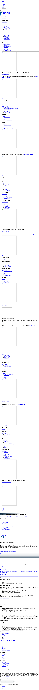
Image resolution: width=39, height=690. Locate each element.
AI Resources (6, 452)
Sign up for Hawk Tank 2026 (4, 598)
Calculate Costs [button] (4, 263)
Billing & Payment (7, 281)
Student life (4, 648)
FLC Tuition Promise (7, 272)
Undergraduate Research (8, 120)
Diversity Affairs (6, 37)
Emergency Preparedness (8, 369)
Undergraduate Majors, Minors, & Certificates (11, 108)
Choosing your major (5, 151)
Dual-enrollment (6, 187)
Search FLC (2, 16)
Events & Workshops (5, 527)
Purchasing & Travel (7, 458)
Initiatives (5, 45)
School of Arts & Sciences (8, 111)
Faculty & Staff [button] (4, 425)
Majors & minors (4, 647)
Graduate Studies (6, 189)
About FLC (13, 516)
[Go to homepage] (5, 15)
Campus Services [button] (4, 451)
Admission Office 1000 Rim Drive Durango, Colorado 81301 (6, 634)
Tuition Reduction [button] (5, 270)
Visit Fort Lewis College (6, 231)
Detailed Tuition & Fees (7, 266)
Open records (4, 657)
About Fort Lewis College (8, 26)
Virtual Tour (6, 196)
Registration (4, 528)
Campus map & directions (6, 650)
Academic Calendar (7, 117)
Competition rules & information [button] (7, 524)
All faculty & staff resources (6, 482)
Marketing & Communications (8, 454)
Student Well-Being (7, 367)
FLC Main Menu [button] (4, 22)
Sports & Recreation (7, 357)
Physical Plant (6, 455)
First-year (5, 185)
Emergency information (5, 663)
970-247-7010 (5, 637)
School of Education (7, 112)
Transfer (5, 186)
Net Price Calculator (7, 264)
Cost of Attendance (7, 265)
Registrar (5, 447)
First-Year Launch (7, 205)
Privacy (3, 686)
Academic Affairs (6, 36)
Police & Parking (6, 368)
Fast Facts (5, 29)
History (5, 30)
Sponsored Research (7, 446)
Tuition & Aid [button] (4, 255)
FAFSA (5, 274)
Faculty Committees (7, 445)
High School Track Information (9, 526)
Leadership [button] (4, 34)
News (3, 6)
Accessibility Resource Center (8, 128)
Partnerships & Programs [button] (6, 44)
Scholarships (6, 273)
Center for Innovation (7, 50)
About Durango (6, 27)
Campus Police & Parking (8, 456)
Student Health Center (7, 366)
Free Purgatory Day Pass (8, 197)
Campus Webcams (7, 28)
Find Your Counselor (7, 198)
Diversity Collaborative (7, 358)
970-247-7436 (4, 535)
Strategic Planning (7, 40)
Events (3, 7)
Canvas (5, 442)
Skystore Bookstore (7, 376)
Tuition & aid (4, 646)
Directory (4, 638)
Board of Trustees (7, 39)
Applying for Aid (6, 280)
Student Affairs (6, 38)
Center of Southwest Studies (8, 49)
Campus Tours (6, 195)
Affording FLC (4, 305)
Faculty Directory (6, 119)
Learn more (7, 676)
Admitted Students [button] (5, 202)
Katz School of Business (8, 110)
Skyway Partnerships (7, 46)
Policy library (4, 666)
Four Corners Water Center (8, 48)
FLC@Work (6, 47)
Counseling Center (7, 365)
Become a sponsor (5, 523)
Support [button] (3, 124)
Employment (4, 664)
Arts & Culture (6, 360)
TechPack (5, 378)
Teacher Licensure (7, 190)
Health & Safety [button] (4, 364)
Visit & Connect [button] (4, 194)
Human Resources (7, 434)
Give (3, 2)
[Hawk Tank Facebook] (2, 537)
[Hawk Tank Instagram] (4, 537)
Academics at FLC (7, 107)
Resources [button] (3, 116)
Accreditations (4, 662)
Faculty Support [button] (4, 440)
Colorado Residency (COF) (8, 271)
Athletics (3, 5)
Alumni (3, 4)
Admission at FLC (7, 184)
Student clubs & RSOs (5, 401)
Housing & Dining (7, 356)
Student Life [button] (4, 354)
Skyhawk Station (6, 208)
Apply (3, 1)
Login (3, 688)
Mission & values (5, 665)
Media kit (3, 656)
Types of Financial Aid (7, 275)
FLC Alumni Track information (9, 525)
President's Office (6, 35)
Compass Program (7, 204)
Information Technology (7, 453)
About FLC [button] (4, 18)
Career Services (6, 375)
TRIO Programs (6, 127)
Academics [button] (4, 98)
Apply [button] (3, 183)
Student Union (6, 377)
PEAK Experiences (7, 207)
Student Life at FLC (7, 355)
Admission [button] (4, 175)
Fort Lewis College (9, 516)
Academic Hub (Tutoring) (8, 125)
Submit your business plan (6, 529)
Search (1, 10)
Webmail (3, 658)
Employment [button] (4, 433)
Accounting (6, 457)
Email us (3, 533)
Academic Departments (7, 109)
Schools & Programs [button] (5, 106)
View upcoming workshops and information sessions (8, 551)
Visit (3, 506)
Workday (5, 435)
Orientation (6, 206)
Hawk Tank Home (5, 522)
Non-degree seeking (7, 188)
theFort (3, 655)
